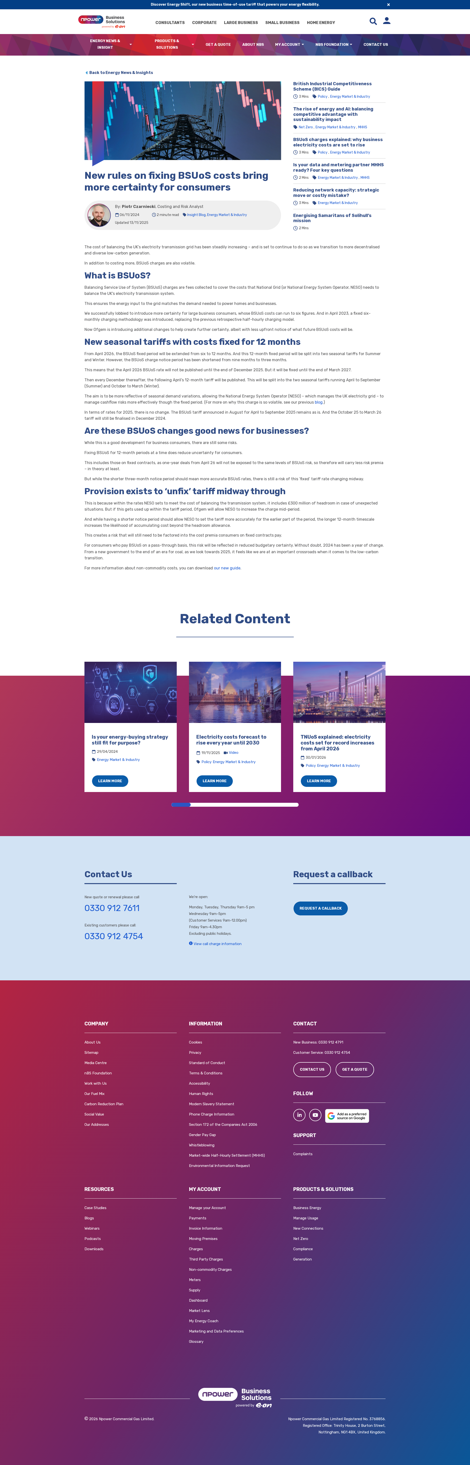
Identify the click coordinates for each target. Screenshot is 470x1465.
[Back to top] (27, 1454)
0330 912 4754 (113, 936)
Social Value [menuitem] (94, 1114)
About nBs (253, 44)
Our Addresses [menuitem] (96, 1124)
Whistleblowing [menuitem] (201, 1145)
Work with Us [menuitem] (95, 1083)
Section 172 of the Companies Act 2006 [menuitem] (223, 1124)
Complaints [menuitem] (303, 1154)
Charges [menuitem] (196, 1249)
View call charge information (217, 944)
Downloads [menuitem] (94, 1249)
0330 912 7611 (112, 908)
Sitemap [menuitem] (91, 1052)
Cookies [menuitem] (195, 1042)
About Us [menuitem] (92, 1042)
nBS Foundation (332, 44)
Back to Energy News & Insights (121, 72)
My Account (287, 44)
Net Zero (306, 127)
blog (319, 402)
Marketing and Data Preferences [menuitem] (216, 1331)
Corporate (204, 22)
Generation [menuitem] (302, 1259)
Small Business (282, 22)
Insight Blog (196, 215)
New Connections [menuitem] (308, 1228)
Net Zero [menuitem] (300, 1239)
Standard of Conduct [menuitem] (207, 1063)
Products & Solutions (167, 44)
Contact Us (376, 44)
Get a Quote (218, 44)
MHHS (362, 127)
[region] (235, 727)
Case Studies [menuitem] (95, 1208)
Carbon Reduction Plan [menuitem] (103, 1104)
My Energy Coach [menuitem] (203, 1321)
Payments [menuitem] (197, 1218)
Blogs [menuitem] (89, 1218)
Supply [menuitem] (194, 1290)
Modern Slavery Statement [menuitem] (211, 1104)
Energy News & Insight (105, 44)
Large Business (241, 22)
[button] (299, 1115)
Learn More (110, 781)
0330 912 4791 (330, 1042)
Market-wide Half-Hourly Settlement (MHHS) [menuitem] (227, 1155)
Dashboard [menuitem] (198, 1300)
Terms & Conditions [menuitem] (206, 1073)
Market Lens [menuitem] (199, 1311)
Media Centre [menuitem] (95, 1063)
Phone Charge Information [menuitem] (211, 1114)
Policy (323, 97)
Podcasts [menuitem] (92, 1239)
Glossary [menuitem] (196, 1341)
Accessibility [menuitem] (199, 1083)
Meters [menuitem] (195, 1280)
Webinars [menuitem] (92, 1228)
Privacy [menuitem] (195, 1052)
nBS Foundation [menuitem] (98, 1073)
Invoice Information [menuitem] (205, 1228)
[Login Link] (386, 21)
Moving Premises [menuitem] (203, 1239)
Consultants (170, 22)
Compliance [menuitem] (303, 1249)
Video (233, 752)
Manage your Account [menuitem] (207, 1208)
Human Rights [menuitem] (201, 1094)
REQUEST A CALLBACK (321, 908)
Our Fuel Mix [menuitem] (94, 1094)
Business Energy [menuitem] (307, 1208)
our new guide (227, 568)
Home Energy (321, 22)
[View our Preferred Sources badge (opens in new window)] (347, 1121)
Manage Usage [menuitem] (305, 1218)
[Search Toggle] (373, 21)
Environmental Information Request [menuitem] (219, 1166)
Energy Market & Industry (227, 215)
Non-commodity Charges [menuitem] (210, 1269)
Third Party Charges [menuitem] (206, 1259)
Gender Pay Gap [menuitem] (202, 1135)
